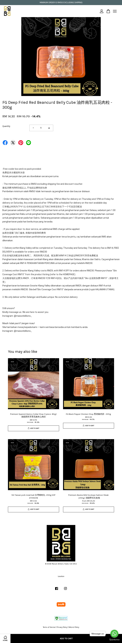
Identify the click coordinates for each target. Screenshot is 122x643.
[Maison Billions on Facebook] (56, 590)
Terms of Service (49, 627)
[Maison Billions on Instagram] (65, 590)
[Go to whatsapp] (114, 634)
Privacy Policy (62, 627)
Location (61, 576)
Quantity (6, 126)
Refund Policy (74, 627)
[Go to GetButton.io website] (114, 640)
